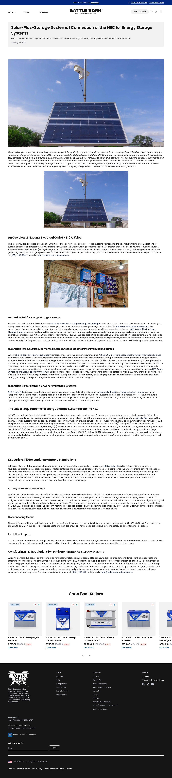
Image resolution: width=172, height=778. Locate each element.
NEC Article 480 (111, 466)
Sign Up (54, 748)
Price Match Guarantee (101, 702)
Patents (69, 769)
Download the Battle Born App (24, 735)
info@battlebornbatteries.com (53, 255)
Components (61, 684)
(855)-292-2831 (18, 255)
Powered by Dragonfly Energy (153, 680)
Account (96, 676)
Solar (58, 680)
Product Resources (100, 684)
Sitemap (11, 769)
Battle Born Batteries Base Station (132, 326)
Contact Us (97, 680)
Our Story (145, 676)
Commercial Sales (100, 709)
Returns (95, 695)
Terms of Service (23, 769)
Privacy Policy (37, 769)
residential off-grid (106, 392)
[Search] (152, 12)
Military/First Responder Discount (105, 705)
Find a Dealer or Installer (102, 687)
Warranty (96, 691)
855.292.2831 (140, 11)
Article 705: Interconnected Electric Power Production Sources (130, 355)
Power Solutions (62, 691)
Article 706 (141, 418)
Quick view (13, 647)
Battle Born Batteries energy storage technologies (75, 323)
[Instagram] (147, 684)
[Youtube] (152, 684)
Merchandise (61, 695)
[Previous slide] (83, 655)
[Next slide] (88, 655)
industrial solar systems (132, 392)
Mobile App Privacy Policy (54, 769)
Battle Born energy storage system (33, 355)
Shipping (96, 698)
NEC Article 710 (15, 392)
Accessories (61, 687)
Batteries (59, 676)
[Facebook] (143, 684)
